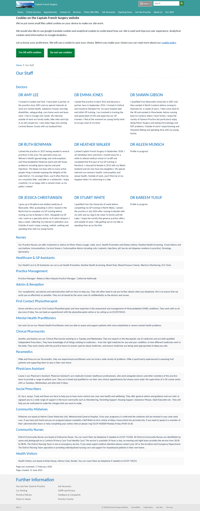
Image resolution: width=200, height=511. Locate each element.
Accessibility (135, 507)
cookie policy (169, 43)
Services (77, 12)
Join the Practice (143, 12)
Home (19, 65)
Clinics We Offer (91, 12)
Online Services (33, 12)
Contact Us (65, 12)
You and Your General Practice (30, 486)
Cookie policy (148, 507)
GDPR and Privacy (66, 491)
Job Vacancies (108, 12)
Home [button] (20, 12)
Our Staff (169, 12)
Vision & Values (23, 499)
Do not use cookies (61, 52)
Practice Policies (24, 495)
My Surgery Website (120, 507)
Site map (169, 507)
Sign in (18, 507)
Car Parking (21, 491)
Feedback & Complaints (69, 495)
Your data (159, 507)
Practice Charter (66, 499)
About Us (158, 12)
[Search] (181, 3)
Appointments (50, 12)
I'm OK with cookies (30, 52)
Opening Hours (125, 12)
